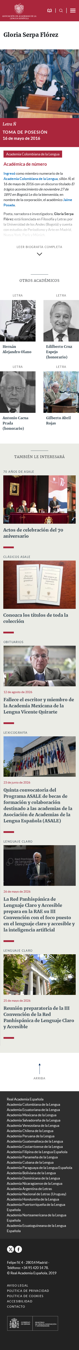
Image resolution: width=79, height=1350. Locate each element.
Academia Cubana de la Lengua (30, 1162)
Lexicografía (16, 732)
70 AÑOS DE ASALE (18, 471)
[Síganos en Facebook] (18, 1249)
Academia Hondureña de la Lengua (33, 1199)
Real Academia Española (25, 1099)
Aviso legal (17, 1285)
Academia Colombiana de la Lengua (32, 154)
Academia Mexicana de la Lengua (31, 1115)
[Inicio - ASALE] (19, 11)
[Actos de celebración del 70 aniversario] (39, 499)
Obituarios (13, 642)
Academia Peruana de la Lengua (30, 1136)
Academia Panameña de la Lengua (32, 1157)
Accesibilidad (19, 1301)
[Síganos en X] (10, 1249)
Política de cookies (25, 1296)
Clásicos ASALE (17, 557)
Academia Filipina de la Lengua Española (37, 1152)
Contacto (16, 1306)
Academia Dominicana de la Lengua (33, 1178)
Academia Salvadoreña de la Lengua (33, 1120)
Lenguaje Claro (18, 841)
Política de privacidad (28, 1290)
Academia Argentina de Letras (29, 1189)
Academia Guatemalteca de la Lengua (35, 1141)
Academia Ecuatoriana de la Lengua (33, 1110)
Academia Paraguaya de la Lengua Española (39, 1168)
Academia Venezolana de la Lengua (33, 1125)
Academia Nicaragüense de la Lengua (34, 1183)
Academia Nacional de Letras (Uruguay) (36, 1194)
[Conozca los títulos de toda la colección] (39, 584)
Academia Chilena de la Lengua (30, 1131)
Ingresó (9, 173)
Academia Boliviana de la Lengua (31, 1173)
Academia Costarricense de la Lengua (35, 1147)
